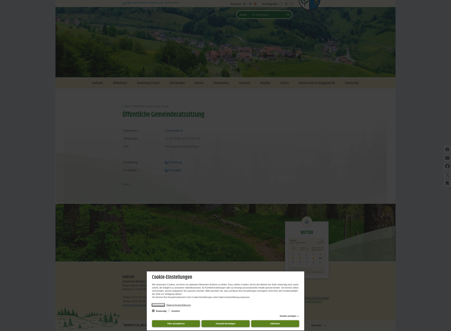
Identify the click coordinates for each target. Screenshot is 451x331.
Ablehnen (275, 323)
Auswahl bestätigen (225, 323)
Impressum (158, 305)
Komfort (175, 311)
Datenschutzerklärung (178, 305)
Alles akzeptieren (176, 323)
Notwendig (161, 311)
